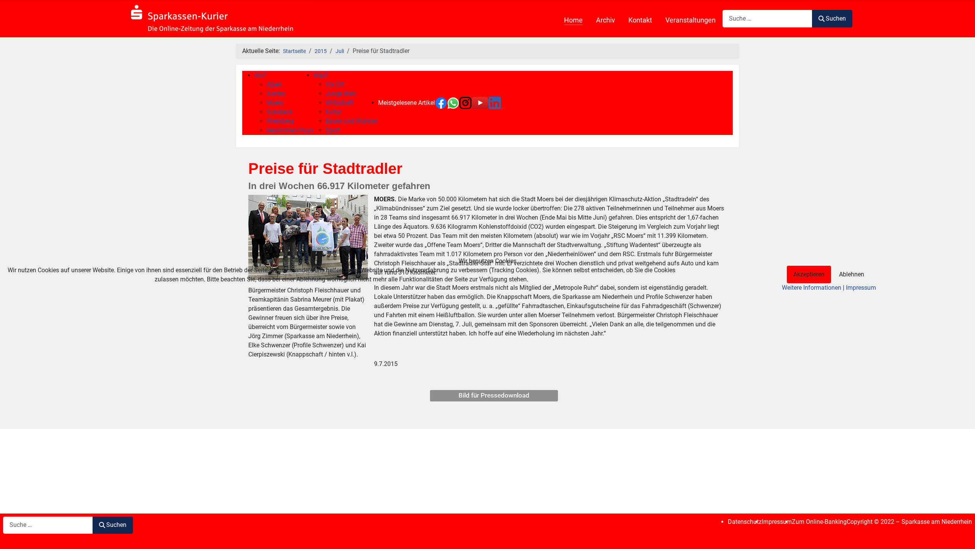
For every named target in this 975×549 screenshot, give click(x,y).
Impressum (861, 287)
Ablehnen (851, 274)
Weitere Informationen (811, 287)
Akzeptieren (809, 274)
